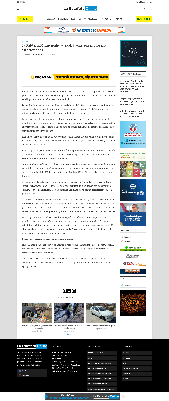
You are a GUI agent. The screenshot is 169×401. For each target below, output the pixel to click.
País (73, 19)
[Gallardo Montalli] (133, 53)
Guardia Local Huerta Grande (99, 373)
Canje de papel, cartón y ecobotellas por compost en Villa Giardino (133, 101)
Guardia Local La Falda (97, 368)
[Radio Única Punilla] (133, 190)
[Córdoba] (133, 214)
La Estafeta (37, 55)
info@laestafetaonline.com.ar (65, 371)
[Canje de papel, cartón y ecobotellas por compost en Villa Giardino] (37, 313)
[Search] (150, 9)
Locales (51, 19)
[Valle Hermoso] (133, 163)
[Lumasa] (133, 263)
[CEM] (25, 17)
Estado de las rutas (95, 353)
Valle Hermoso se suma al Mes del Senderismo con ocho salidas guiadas (132, 113)
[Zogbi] (133, 271)
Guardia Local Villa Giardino (99, 379)
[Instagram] (144, 9)
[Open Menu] (18, 9)
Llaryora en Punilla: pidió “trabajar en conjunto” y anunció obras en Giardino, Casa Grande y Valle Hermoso (132, 86)
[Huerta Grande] (133, 134)
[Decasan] (69, 77)
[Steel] (133, 303)
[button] (25, 319)
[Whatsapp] (147, 9)
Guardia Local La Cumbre (97, 384)
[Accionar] (133, 256)
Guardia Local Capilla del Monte (101, 389)
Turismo (118, 19)
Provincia (63, 19)
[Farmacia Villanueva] (133, 248)
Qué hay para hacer (88, 19)
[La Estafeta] (82, 396)
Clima (90, 358)
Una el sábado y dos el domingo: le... (101, 326)
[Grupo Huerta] (84, 30)
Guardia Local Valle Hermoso (99, 363)
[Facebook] (141, 9)
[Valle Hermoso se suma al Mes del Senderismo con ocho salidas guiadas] (69, 313)
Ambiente (106, 19)
